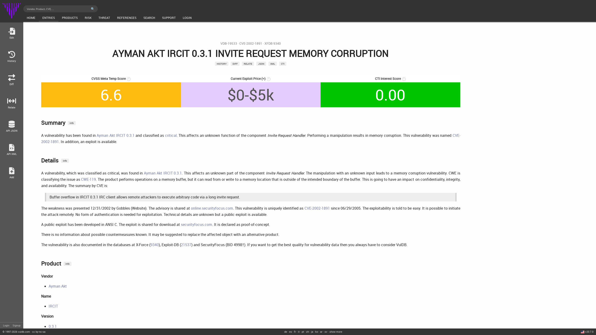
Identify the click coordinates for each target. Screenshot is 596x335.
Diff (235, 63)
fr (295, 331)
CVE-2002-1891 (250, 43)
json (261, 63)
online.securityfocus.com (212, 208)
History (222, 63)
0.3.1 (53, 326)
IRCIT (53, 306)
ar (321, 331)
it (299, 331)
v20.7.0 (589, 331)
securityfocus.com (196, 224)
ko (316, 331)
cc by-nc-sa (38, 331)
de (285, 331)
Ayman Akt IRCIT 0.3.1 (115, 135)
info (72, 123)
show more (335, 331)
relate (248, 63)
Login (6, 325)
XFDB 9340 (272, 43)
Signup (16, 325)
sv (326, 331)
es (290, 331)
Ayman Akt (58, 286)
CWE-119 (88, 179)
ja (312, 331)
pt (303, 331)
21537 (186, 244)
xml (272, 63)
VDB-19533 (228, 43)
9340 (154, 244)
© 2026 (16, 331)
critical (171, 135)
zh (307, 331)
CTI (282, 63)
